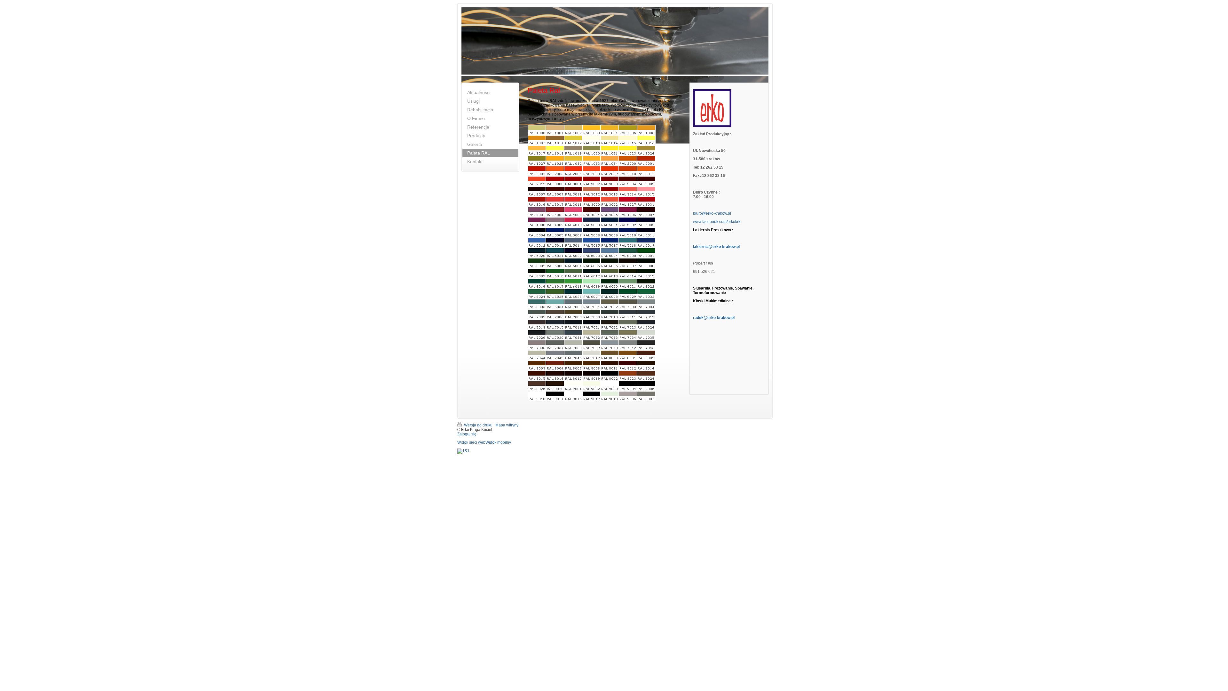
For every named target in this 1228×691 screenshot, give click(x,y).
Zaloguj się (466, 434)
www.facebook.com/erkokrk (716, 221)
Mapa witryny (506, 425)
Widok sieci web (471, 442)
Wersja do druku (478, 425)
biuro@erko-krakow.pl (712, 213)
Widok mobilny (498, 442)
